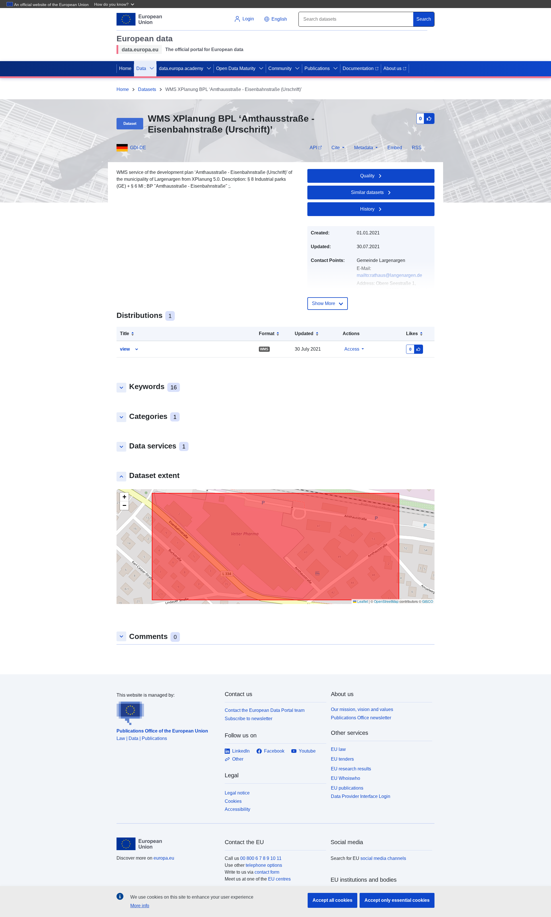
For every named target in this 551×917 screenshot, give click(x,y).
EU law (338, 749)
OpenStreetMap (386, 601)
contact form (267, 872)
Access (351, 349)
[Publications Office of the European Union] (167, 712)
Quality (367, 175)
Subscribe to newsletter (248, 718)
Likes (412, 333)
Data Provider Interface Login (360, 796)
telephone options (264, 865)
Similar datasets (367, 192)
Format (266, 333)
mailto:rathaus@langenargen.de (389, 275)
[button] (114, 4)
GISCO (427, 601)
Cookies (233, 801)
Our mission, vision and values (362, 709)
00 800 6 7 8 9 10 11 (261, 858)
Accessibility (237, 809)
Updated (304, 333)
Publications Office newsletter (361, 717)
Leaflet (362, 601)
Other (237, 759)
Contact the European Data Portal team (264, 710)
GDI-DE (138, 147)
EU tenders (342, 759)
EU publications (347, 788)
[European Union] (167, 844)
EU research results (351, 768)
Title (124, 333)
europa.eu (164, 858)
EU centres (279, 879)
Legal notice (237, 792)
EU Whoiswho (345, 778)
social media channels (383, 858)
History (367, 209)
